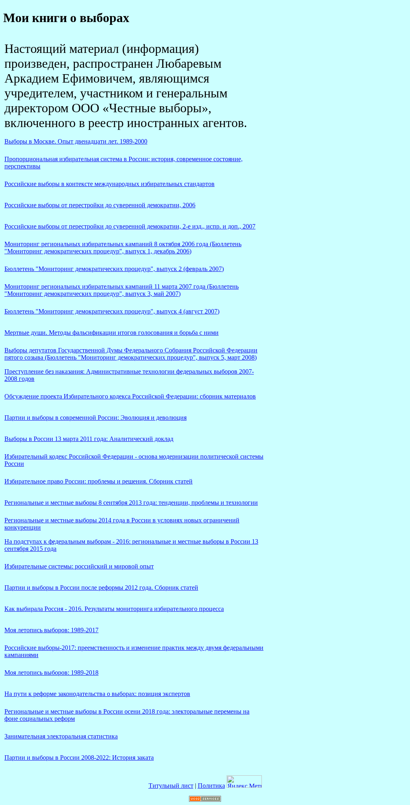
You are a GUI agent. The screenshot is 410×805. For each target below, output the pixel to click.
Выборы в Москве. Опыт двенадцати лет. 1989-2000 (75, 141)
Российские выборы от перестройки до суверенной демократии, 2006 (99, 205)
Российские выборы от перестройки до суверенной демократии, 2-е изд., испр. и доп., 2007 (129, 226)
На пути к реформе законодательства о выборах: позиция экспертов (97, 693)
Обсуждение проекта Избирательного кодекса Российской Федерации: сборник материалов (130, 396)
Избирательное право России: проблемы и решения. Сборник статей (98, 481)
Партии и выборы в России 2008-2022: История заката (79, 757)
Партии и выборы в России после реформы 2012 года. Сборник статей (101, 587)
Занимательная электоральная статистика (61, 736)
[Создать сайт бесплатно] (205, 799)
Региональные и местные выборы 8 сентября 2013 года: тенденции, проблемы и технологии (131, 502)
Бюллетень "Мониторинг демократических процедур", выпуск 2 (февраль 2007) (114, 268)
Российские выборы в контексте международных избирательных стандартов (109, 183)
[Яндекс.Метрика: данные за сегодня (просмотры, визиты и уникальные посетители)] (244, 781)
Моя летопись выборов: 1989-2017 (51, 630)
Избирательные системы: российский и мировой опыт (79, 566)
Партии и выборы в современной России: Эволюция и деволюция (95, 417)
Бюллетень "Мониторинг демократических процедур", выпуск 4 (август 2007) (111, 311)
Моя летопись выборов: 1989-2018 (51, 672)
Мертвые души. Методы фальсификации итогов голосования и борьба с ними (111, 332)
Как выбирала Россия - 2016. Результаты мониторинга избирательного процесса (114, 608)
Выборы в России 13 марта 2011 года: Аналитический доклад (88, 438)
